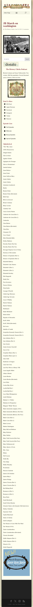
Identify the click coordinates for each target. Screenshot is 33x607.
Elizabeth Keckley (8, 273)
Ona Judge (6, 461)
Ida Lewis (6, 326)
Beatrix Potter (7, 191)
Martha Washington (8, 426)
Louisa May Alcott (8, 385)
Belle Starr (6, 197)
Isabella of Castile (8, 329)
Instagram (9, 113)
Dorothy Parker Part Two (10, 247)
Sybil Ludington (7, 520)
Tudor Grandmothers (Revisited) (12, 532)
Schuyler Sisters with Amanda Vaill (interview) (16, 506)
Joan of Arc (6, 350)
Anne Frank (6, 173)
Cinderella (6, 220)
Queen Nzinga (7, 479)
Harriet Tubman (7, 303)
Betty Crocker (7, 205)
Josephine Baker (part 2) (10, 355)
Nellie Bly (6, 459)
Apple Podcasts (10, 107)
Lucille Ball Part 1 (8, 388)
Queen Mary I (7, 476)
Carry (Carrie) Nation (9, 211)
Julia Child (6, 358)
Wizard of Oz (6, 544)
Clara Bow (6, 229)
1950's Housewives (8, 149)
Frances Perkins (7, 285)
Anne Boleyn (6, 170)
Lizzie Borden (7, 376)
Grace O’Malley (7, 300)
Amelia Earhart (7, 167)
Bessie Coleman (7, 202)
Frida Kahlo (6, 288)
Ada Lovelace (7, 155)
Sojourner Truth (7, 512)
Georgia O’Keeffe (8, 291)
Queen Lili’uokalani (8, 473)
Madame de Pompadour (9, 403)
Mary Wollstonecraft (8, 444)
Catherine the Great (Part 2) (10, 217)
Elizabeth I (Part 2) (8, 270)
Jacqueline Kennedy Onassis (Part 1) (13, 332)
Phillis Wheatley (7, 464)
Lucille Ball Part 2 (8, 391)
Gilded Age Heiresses (9, 294)
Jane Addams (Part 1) (9, 338)
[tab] (16, 127)
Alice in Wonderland (9, 164)
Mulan (5, 453)
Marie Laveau (7, 423)
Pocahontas (6, 467)
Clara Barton (6, 223)
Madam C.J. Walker (8, 400)
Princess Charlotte (8, 470)
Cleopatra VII (7, 232)
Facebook (9, 110)
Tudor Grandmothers (9, 529)
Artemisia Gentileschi (9, 185)
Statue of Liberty (7, 517)
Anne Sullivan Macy (8, 176)
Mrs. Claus (6, 450)
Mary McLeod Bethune (9, 429)
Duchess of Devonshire (9, 252)
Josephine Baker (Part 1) (10, 353)
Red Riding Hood (8, 488)
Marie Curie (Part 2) (8, 420)
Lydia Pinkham (7, 397)
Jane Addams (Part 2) (9, 341)
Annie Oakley (7, 179)
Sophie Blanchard (8, 514)
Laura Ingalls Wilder (8, 370)
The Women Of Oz (8, 526)
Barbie (5, 188)
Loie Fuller (6, 382)
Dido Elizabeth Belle (9, 238)
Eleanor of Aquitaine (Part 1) (11, 255)
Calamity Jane (7, 208)
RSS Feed (9, 104)
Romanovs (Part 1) (8, 491)
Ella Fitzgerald (7, 276)
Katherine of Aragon (8, 361)
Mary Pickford (7, 432)
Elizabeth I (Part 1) (8, 267)
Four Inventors (7, 282)
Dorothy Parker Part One (10, 244)
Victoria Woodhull (8, 535)
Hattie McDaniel (7, 311)
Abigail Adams (7, 152)
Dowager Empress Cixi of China (12, 250)
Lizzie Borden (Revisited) (10, 379)
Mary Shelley (6, 435)
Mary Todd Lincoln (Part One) (11, 438)
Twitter (8, 116)
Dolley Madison (7, 241)
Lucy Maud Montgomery (10, 394)
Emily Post (6, 279)
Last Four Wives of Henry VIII (11, 367)
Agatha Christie (7, 158)
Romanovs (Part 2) (8, 494)
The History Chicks (9, 29)
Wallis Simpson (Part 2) (9, 541)
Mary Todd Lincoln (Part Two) (11, 441)
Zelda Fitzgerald (7, 547)
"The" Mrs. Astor (7, 146)
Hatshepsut (6, 308)
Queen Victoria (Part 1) (9, 482)
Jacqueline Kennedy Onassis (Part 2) (13, 335)
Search (27, 59)
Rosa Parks (6, 497)
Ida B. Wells (6, 320)
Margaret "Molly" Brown (10, 406)
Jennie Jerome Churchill (9, 347)
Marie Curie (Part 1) (8, 417)
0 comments (26, 29)
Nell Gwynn (6, 456)
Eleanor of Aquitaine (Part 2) (11, 258)
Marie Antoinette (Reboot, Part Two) (13, 414)
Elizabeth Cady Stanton (9, 264)
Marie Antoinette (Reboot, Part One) (13, 411)
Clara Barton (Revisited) (9, 226)
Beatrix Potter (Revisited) (10, 194)
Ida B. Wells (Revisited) (9, 323)
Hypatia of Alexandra (9, 317)
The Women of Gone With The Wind (13, 523)
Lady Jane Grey (7, 364)
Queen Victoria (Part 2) (9, 485)
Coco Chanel (6, 235)
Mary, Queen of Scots (9, 447)
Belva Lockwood (8, 199)
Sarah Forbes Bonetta (9, 503)
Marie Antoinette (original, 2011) (12, 408)
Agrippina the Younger (9, 161)
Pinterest (8, 119)
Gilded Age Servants (8, 297)
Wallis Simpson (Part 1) (9, 538)
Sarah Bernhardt (7, 500)
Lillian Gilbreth (7, 373)
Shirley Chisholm (8, 509)
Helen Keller (6, 314)
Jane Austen (6, 344)
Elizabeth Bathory (8, 261)
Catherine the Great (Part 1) (10, 214)
